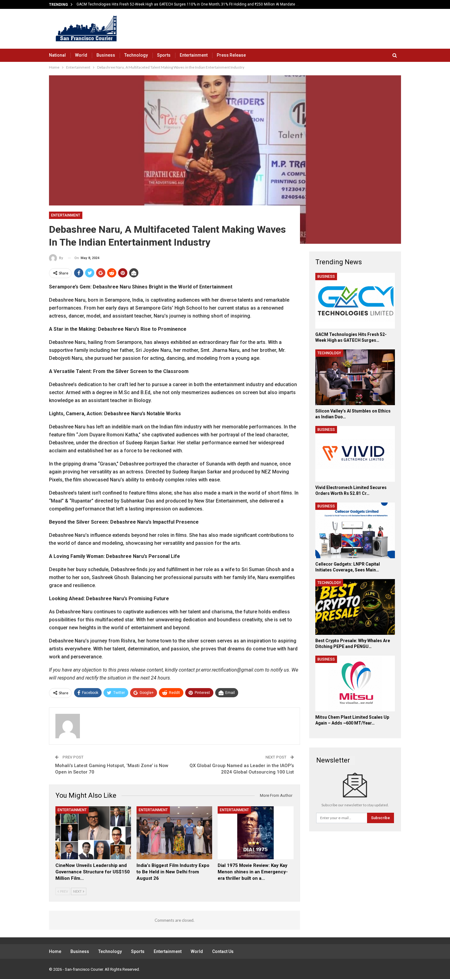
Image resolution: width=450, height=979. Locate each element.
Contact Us (223, 951)
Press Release (231, 55)
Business (105, 55)
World (81, 55)
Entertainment (194, 55)
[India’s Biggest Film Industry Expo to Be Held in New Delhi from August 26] (174, 832)
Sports (164, 55)
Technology (136, 55)
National (57, 55)
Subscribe (380, 817)
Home (55, 951)
